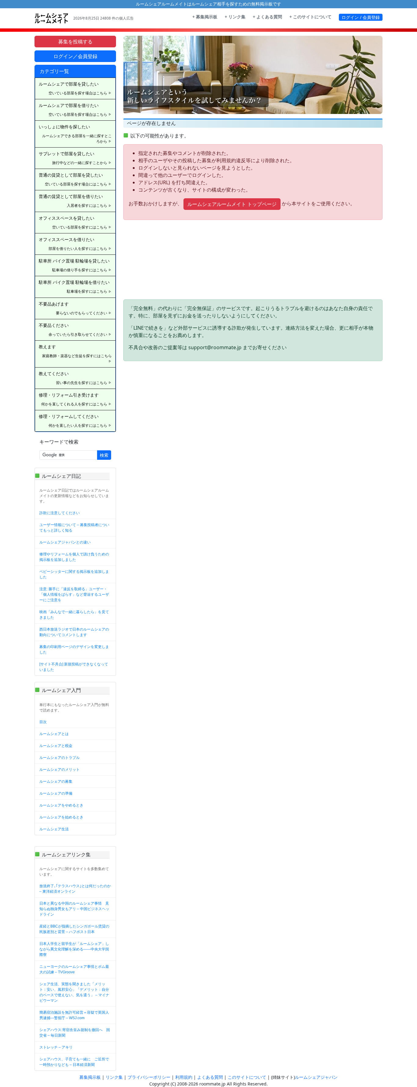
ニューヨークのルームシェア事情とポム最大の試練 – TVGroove (74, 969)
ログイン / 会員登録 (361, 17)
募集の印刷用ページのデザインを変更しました (74, 649)
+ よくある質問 (267, 16)
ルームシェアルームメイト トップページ (232, 204)
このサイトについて (247, 1077)
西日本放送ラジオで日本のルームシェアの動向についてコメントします (74, 632)
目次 (43, 722)
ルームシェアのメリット (59, 769)
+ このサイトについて (310, 16)
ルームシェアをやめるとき (61, 805)
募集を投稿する (75, 41)
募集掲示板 (90, 1077)
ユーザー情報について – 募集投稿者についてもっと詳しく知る (74, 528)
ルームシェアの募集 (55, 781)
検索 (104, 455)
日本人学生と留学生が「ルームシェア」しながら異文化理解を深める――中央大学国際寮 (74, 949)
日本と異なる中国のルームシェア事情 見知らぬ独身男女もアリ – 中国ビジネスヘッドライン (74, 909)
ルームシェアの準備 (55, 793)
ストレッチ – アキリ (56, 1047)
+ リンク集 (235, 16)
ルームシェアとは (54, 734)
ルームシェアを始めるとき (61, 817)
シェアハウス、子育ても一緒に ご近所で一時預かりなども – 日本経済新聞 (74, 1062)
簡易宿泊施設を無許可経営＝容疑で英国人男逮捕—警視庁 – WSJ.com (74, 1015)
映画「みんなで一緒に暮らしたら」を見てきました (74, 615)
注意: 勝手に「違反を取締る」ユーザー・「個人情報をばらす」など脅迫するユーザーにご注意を (74, 594)
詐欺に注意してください (59, 513)
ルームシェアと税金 (55, 746)
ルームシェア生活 (54, 829)
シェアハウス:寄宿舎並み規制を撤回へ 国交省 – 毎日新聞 (74, 1033)
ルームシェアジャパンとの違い (65, 542)
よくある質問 (210, 1077)
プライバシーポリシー (149, 1077)
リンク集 (114, 1077)
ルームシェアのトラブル (59, 758)
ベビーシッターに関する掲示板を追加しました (74, 574)
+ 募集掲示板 (204, 16)
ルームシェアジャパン (316, 1077)
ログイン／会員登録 (75, 56)
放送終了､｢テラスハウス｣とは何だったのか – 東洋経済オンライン (75, 889)
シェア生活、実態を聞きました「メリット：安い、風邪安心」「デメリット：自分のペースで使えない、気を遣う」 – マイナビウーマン (74, 992)
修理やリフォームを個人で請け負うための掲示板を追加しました (74, 557)
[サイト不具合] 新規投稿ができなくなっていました (73, 667)
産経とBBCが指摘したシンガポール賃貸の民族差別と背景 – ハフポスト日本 (74, 929)
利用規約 (183, 1077)
